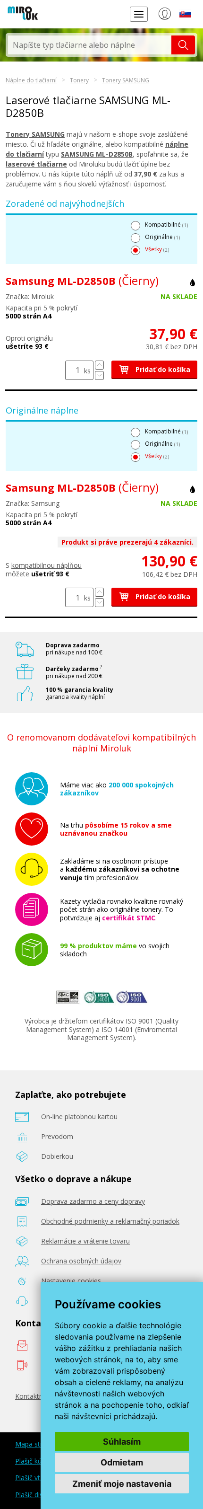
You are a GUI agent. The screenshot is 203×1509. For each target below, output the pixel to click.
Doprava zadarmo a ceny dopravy (93, 1201)
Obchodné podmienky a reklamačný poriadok (110, 1221)
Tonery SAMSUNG (125, 80)
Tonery (79, 80)
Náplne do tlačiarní (31, 80)
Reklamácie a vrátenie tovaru (85, 1240)
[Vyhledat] (183, 44)
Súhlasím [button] (122, 1442)
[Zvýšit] (99, 365)
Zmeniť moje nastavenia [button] (121, 1484)
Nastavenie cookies (71, 1280)
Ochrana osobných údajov (81, 1260)
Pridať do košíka (162, 369)
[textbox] (89, 44)
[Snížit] (99, 375)
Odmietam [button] (122, 1462)
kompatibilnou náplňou (46, 565)
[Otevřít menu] (138, 13)
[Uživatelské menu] (164, 15)
